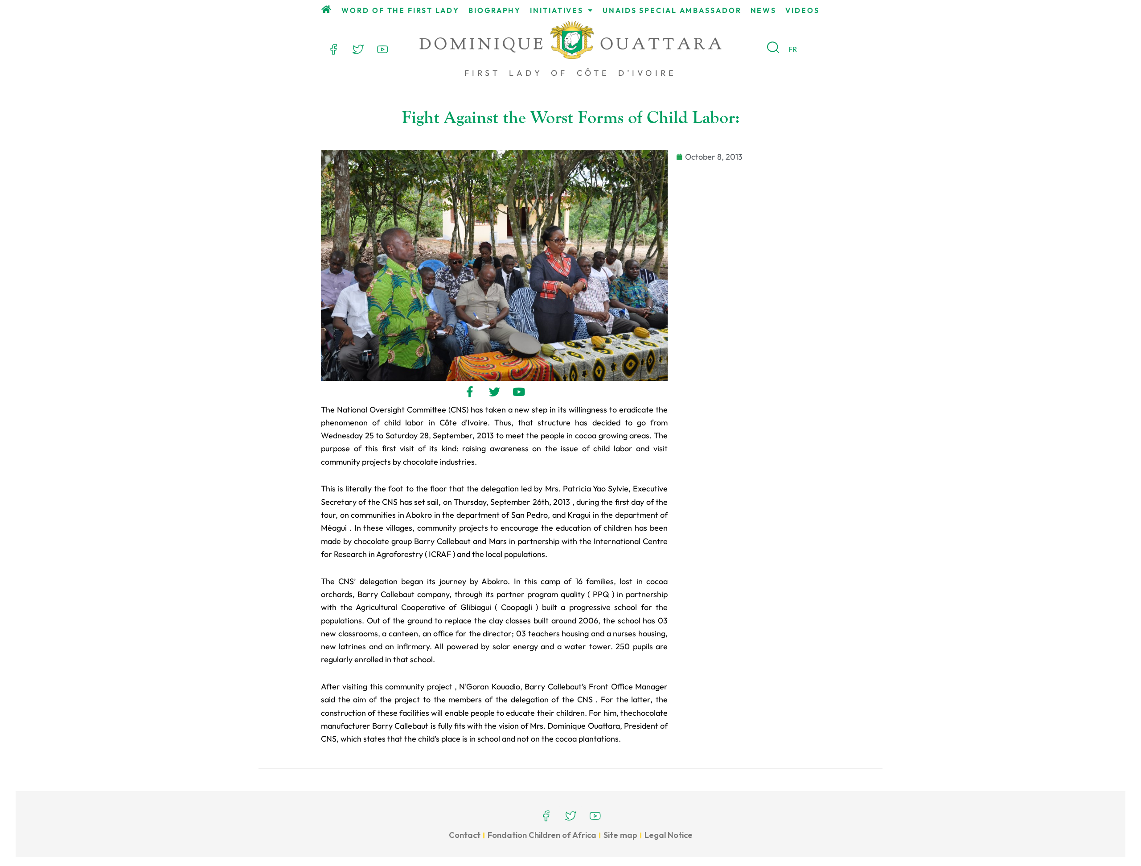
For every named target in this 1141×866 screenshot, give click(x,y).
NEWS (764, 10)
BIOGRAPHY (494, 10)
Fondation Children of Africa (542, 835)
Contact (464, 835)
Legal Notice (668, 835)
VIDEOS (802, 10)
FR (792, 49)
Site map (620, 835)
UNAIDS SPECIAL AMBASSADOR (672, 10)
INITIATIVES (556, 10)
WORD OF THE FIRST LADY (400, 10)
